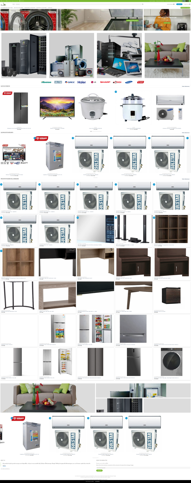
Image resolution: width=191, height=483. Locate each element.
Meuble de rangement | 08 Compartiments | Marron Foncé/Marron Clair (13, 278)
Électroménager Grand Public (7, 7)
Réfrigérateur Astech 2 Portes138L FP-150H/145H (48, 344)
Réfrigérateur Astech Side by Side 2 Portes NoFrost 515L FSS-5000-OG (89, 377)
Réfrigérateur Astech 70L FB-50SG (159, 311)
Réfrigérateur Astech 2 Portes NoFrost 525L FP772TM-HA (125, 377)
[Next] (139, 20)
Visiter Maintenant (185, 86)
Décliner (103, 481)
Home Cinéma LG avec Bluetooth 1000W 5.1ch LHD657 (125, 244)
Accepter (97, 481)
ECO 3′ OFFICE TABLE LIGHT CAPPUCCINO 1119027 (48, 278)
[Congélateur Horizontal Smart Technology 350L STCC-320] (47, 154)
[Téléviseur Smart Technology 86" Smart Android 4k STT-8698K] (162, 154)
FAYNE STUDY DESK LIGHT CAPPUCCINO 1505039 (162, 278)
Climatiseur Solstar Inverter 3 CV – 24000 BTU (8, 211)
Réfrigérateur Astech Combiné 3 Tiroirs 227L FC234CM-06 (125, 344)
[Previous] (4, 20)
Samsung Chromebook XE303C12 (50, 128)
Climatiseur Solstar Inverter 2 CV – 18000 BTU (47, 211)
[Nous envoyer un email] (188, 1)
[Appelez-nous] (189, 1)
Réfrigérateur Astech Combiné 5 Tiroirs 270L (47, 377)
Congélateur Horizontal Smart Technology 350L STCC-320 (47, 174)
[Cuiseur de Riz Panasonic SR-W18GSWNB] (124, 154)
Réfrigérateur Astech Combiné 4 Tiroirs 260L (8, 377)
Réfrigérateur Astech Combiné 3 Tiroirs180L (85, 344)
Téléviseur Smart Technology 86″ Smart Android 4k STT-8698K (162, 174)
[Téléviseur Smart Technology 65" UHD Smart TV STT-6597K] (146, 434)
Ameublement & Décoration (29, 7)
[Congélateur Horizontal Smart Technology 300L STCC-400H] (85, 154)
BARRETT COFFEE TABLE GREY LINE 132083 (47, 311)
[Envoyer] (143, 4)
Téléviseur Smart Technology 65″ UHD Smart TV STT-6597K (146, 454)
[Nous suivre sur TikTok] (186, 1)
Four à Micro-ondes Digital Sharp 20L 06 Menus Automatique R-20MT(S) (90, 244)
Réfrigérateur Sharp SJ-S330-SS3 (164, 128)
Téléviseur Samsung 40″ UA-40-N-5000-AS (88, 128)
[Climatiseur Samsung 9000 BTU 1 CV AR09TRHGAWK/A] (126, 104)
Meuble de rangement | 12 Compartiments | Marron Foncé (164, 244)
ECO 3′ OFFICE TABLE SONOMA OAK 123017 (85, 278)
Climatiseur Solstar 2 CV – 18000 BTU (7, 244)
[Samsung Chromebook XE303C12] (50, 108)
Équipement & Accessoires (41, 7)
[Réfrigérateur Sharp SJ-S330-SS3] (164, 108)
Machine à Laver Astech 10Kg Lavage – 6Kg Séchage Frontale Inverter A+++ (166, 377)
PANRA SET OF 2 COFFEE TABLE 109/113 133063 (124, 311)
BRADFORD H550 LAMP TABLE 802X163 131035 (9, 311)
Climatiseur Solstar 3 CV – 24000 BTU (160, 211)
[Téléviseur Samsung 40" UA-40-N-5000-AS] (88, 108)
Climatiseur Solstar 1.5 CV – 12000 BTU (46, 244)
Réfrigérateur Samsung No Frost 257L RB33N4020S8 (12, 128)
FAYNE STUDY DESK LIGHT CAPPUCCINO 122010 (124, 278)
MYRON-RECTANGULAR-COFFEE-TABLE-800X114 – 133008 (87, 311)
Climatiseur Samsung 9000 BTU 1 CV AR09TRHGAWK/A (126, 121)
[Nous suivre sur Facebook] (183, 1)
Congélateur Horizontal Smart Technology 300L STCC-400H (85, 174)
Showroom (50, 7)
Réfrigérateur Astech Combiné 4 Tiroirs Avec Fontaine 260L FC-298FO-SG (166, 344)
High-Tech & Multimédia (18, 7)
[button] (187, 4)
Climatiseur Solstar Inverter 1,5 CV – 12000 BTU (85, 211)
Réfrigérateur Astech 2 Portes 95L (6, 344)
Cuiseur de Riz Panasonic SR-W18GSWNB (124, 174)
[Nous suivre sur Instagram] (184, 1)
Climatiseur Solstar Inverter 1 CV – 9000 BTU (123, 211)
